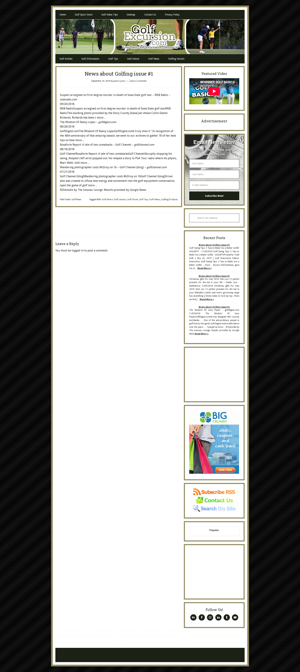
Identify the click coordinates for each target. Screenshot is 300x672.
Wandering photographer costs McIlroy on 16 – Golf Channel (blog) (102, 167)
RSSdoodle (66, 190)
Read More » (205, 268)
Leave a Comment (138, 81)
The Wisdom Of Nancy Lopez (78, 122)
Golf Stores (132, 199)
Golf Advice (107, 199)
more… (101, 117)
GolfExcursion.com (150, 36)
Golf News (76, 199)
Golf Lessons (120, 199)
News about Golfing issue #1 (214, 244)
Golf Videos (154, 199)
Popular (214, 530)
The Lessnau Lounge (90, 190)
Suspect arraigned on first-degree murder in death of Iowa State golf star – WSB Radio (114, 95)
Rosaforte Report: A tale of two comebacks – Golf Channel (95, 144)
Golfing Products (169, 199)
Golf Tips (143, 199)
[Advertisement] (118, 223)
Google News (138, 190)
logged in (78, 250)
